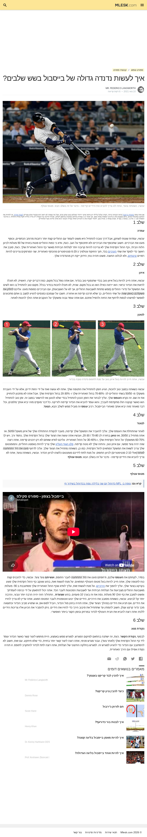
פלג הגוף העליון (64, 444)
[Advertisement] (73, 39)
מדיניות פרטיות (93, 832)
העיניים (112, 251)
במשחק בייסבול (128, 215)
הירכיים (100, 585)
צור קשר (77, 832)
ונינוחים (132, 255)
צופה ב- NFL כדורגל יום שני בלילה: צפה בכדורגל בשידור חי (97, 483)
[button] (140, 658)
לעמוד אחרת (18, 215)
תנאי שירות (111, 832)
